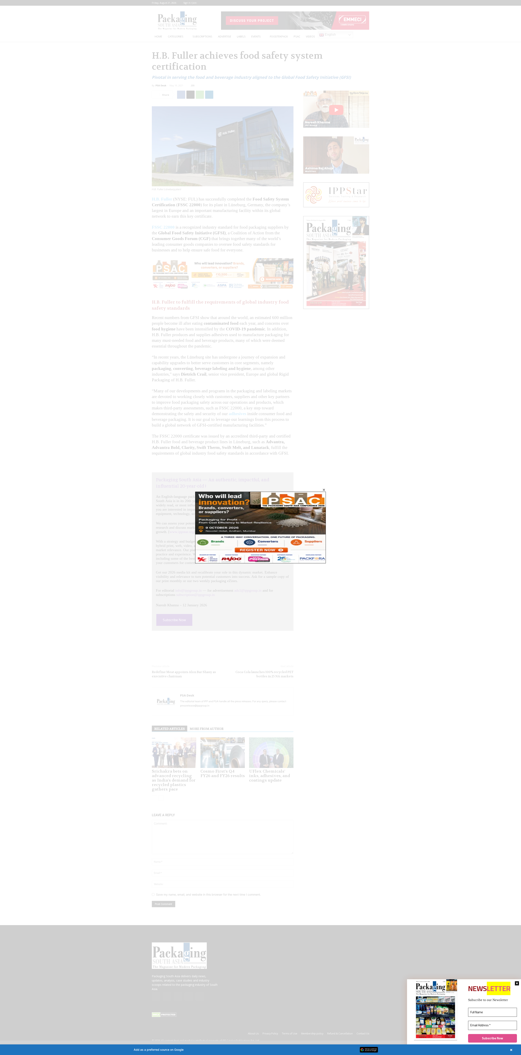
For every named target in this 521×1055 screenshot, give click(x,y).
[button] (260, 1049)
